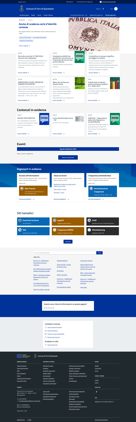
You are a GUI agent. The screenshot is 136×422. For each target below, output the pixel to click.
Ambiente (45, 368)
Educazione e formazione (49, 383)
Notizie (97, 366)
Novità (33, 15)
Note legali (72, 399)
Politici (19, 376)
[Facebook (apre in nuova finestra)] (102, 9)
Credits (29, 420)
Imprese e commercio (74, 368)
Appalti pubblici (47, 373)
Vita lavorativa (73, 381)
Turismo (71, 378)
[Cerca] (116, 8)
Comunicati (98, 368)
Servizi (39, 15)
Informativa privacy (74, 396)
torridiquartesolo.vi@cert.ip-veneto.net (29, 401)
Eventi (96, 383)
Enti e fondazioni (21, 373)
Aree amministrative (22, 368)
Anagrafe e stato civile (49, 371)
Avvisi (96, 371)
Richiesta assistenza (48, 399)
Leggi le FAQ (46, 391)
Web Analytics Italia (74, 409)
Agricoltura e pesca (48, 366)
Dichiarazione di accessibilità (76, 402)
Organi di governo (22, 366)
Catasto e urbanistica (48, 378)
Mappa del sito (21, 420)
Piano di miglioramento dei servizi (78, 407)
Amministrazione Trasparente (85, 2)
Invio (99, 253)
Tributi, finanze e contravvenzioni (78, 376)
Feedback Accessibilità (75, 404)
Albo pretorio (69, 2)
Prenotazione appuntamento (50, 394)
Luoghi (97, 380)
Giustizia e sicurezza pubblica (77, 366)
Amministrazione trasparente (77, 391)
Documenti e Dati (21, 381)
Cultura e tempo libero (49, 381)
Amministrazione (24, 15)
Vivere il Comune (48, 15)
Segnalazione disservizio (96, 15)
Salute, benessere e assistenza (77, 373)
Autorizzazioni (47, 376)
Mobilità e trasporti (74, 371)
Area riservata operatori (101, 420)
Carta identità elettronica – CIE (79, 15)
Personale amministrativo (24, 378)
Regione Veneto (22, 2)
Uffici (18, 371)
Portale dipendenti (74, 394)
